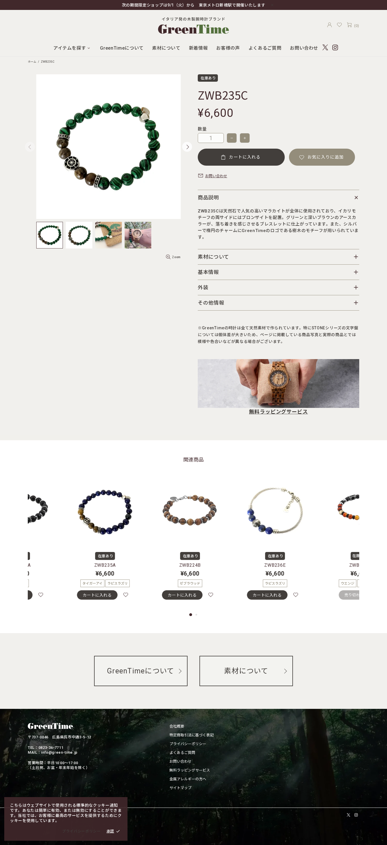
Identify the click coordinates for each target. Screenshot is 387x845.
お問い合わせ (180, 761)
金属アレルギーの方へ (187, 779)
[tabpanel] (66, 542)
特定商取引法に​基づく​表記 (191, 735)
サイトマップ (180, 788)
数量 (202, 129)
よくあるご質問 (182, 753)
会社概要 (176, 726)
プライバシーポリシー (187, 744)
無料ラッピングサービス (278, 411)
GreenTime (193, 24)
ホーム (32, 61)
